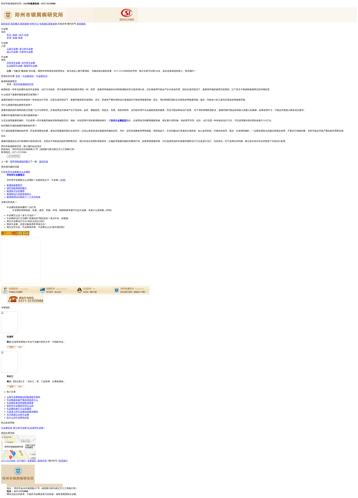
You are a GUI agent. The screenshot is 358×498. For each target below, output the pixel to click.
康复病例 (52, 24)
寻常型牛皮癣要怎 (16, 175)
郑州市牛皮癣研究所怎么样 (20, 406)
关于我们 (21, 461)
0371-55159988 (8, 461)
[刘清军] (9, 332)
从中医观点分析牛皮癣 (18, 414)
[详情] (63, 180)
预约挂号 (71, 24)
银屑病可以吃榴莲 (16, 191)
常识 (9, 35)
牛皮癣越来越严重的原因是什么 (22, 400)
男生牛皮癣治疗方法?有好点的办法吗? (25, 221)
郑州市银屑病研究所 (23, 84)
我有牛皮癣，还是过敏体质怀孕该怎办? (26, 224)
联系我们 (63, 461)
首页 (18, 76)
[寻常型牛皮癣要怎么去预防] (15, 172)
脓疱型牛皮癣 (30, 66)
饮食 (15, 38)
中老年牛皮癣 (26, 52)
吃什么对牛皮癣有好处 (18, 417)
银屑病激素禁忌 (14, 185)
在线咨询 (62, 24)
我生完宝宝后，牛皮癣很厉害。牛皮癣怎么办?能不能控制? (36, 227)
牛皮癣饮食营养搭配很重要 (20, 403)
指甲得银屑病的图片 (20, 161)
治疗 (21, 35)
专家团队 (43, 24)
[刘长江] (9, 372)
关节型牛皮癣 (28, 63)
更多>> (13, 202)
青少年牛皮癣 (26, 49)
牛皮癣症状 (6, 428)
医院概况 (15, 24)
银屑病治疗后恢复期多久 (19, 194)
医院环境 (42, 461)
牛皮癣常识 (41, 76)
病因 (15, 35)
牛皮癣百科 (28, 76)
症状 (26, 35)
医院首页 (5, 24)
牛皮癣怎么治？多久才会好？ (21, 215)
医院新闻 (24, 24)
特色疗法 (34, 24)
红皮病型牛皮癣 (14, 66)
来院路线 (81, 24)
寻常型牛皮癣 (13, 63)
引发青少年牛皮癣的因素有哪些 (22, 411)
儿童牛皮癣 (12, 49)
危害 (20, 38)
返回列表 (43, 161)
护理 (9, 38)
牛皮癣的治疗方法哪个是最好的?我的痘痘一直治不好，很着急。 (38, 218)
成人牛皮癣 (12, 52)
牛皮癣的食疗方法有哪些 (19, 409)
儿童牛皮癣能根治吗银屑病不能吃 (23, 397)
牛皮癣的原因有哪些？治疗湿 (21, 207)
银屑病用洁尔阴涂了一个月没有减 (23, 197)
